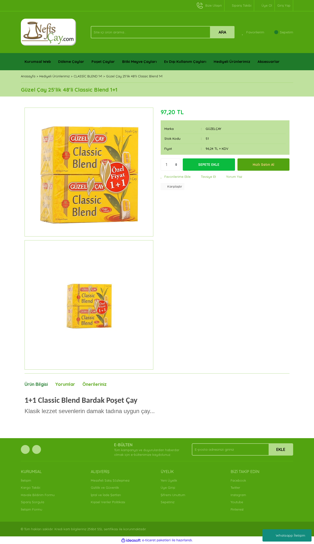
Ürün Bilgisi (36, 384)
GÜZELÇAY (213, 129)
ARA (222, 32)
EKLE (280, 449)
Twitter (235, 487)
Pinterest (237, 509)
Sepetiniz (167, 502)
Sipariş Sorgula (32, 502)
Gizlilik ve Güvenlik (105, 487)
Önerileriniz (94, 384)
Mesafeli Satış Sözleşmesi (110, 480)
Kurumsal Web (38, 61)
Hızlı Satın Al (263, 164)
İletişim (26, 480)
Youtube (237, 502)
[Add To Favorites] (176, 176)
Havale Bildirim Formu (38, 495)
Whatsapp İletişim (290, 535)
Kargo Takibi (30, 487)
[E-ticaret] (156, 540)
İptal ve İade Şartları (106, 495)
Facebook (238, 480)
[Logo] (48, 32)
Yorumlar (65, 384)
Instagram (238, 495)
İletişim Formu (31, 509)
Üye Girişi (168, 487)
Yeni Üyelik (169, 480)
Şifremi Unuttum (173, 495)
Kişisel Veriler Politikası (108, 502)
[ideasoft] (131, 540)
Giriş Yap (283, 5)
